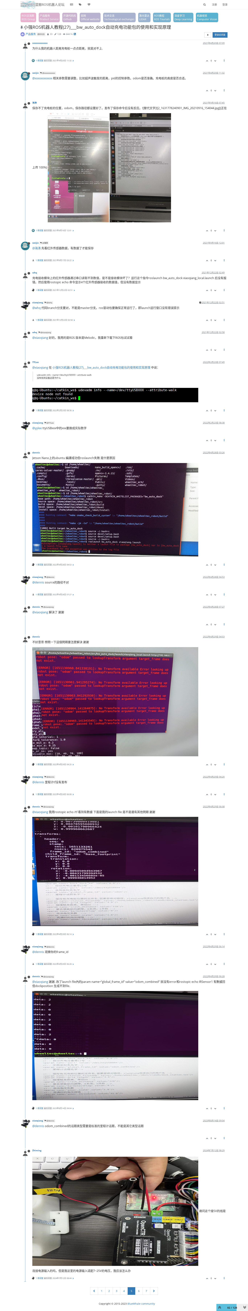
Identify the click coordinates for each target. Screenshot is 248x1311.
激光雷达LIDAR (144, 17)
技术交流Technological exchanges (119, 17)
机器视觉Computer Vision (207, 17)
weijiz (35, 72)
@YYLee (50, 423)
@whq (49, 302)
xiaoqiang (37, 302)
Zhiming (36, 1150)
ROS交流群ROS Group (28, 17)
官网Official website (90, 17)
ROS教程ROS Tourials (162, 17)
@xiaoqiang (45, 332)
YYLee (35, 362)
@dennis (50, 577)
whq (34, 272)
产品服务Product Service (49, 17)
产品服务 (31, 34)
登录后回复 (220, 34)
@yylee (37, 428)
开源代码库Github (69, 17)
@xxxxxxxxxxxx (48, 73)
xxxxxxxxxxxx (40, 42)
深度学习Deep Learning (183, 17)
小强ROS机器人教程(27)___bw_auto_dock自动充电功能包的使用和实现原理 (101, 368)
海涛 (34, 102)
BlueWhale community (141, 1303)
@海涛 (45, 243)
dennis (36, 452)
